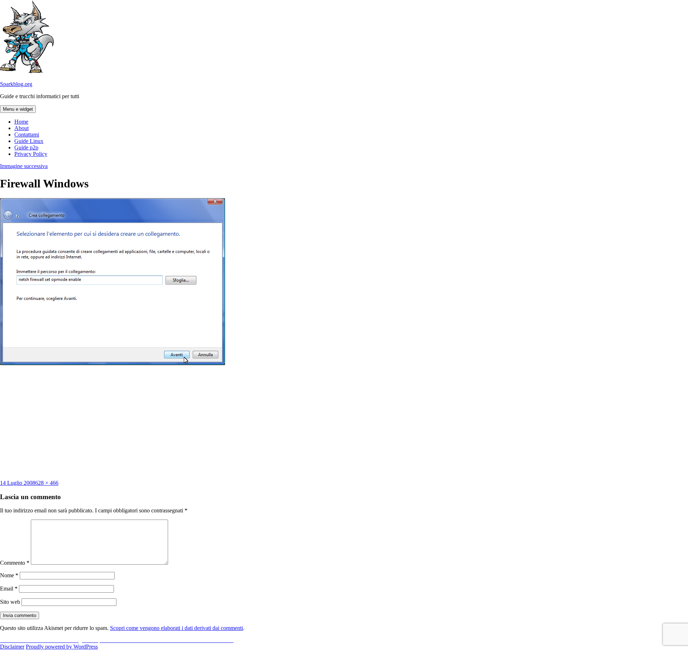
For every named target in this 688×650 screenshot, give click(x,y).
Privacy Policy (30, 154)
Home (21, 122)
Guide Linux (28, 141)
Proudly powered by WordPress (62, 647)
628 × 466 (46, 483)
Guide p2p (26, 147)
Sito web (10, 602)
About (21, 128)
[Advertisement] (344, 422)
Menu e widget (18, 109)
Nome (9, 575)
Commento (14, 563)
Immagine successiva (24, 166)
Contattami (26, 135)
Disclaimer (12, 647)
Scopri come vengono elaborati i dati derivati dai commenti (176, 628)
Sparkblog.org (16, 84)
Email (9, 589)
